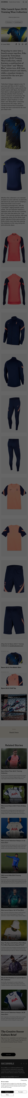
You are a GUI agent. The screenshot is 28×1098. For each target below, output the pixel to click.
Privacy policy (24, 1080)
